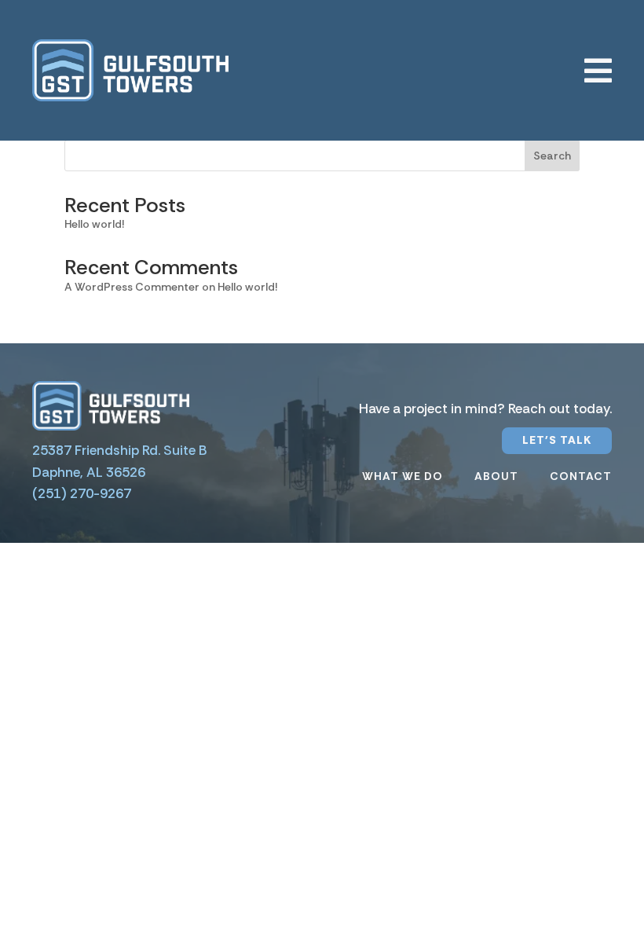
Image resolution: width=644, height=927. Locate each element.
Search (552, 155)
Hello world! (94, 224)
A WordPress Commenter (131, 287)
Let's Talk (556, 440)
